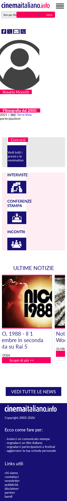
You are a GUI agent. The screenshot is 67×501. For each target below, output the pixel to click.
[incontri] (16, 249)
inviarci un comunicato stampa (28, 439)
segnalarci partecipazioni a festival (31, 447)
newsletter (12, 481)
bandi (8, 496)
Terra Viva (24, 114)
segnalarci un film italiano (24, 443)
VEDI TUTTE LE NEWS (33, 391)
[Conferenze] (16, 223)
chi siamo (11, 473)
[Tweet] (10, 33)
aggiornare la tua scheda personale (31, 451)
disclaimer (12, 488)
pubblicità (11, 485)
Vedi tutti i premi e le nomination (16, 156)
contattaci (12, 477)
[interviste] (16, 192)
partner (10, 492)
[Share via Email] (17, 33)
